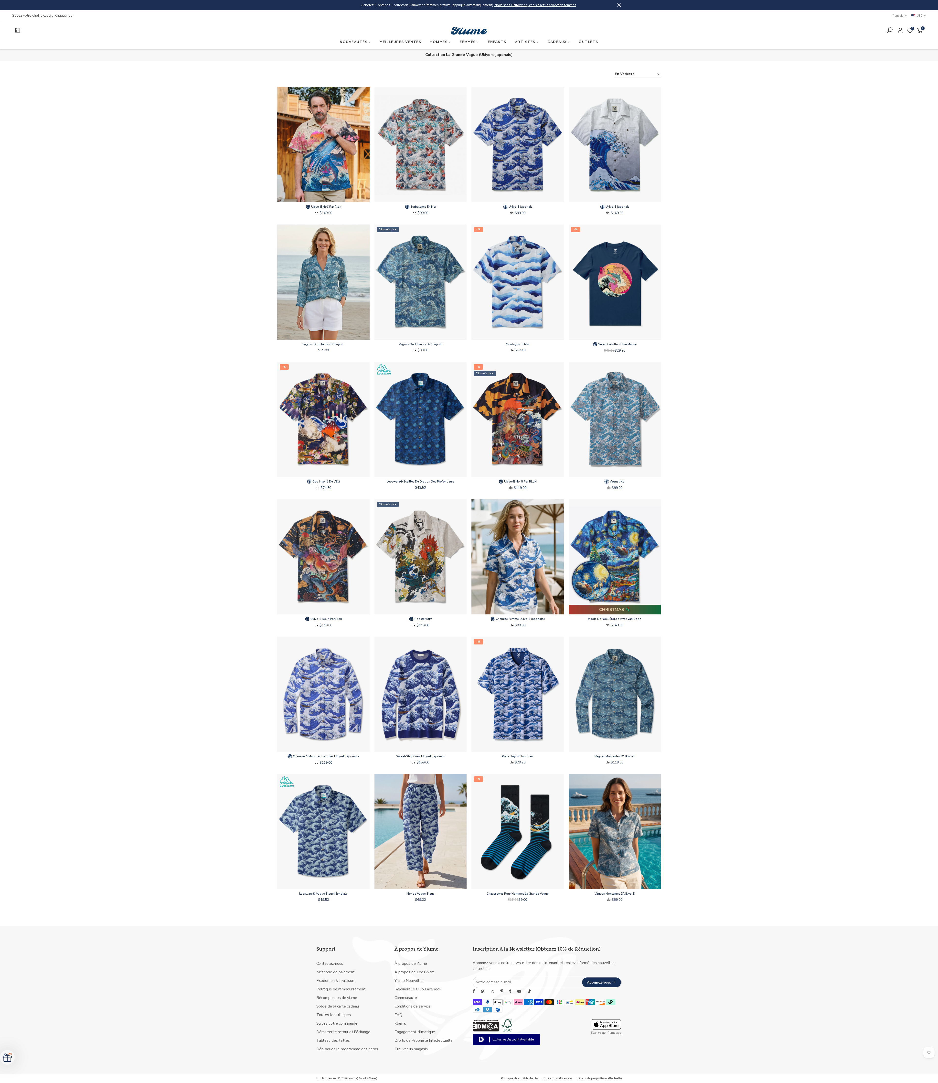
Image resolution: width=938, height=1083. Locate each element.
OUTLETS (588, 42)
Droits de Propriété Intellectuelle (423, 1040)
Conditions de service (412, 1006)
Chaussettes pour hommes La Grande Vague (518, 894)
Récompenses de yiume (336, 997)
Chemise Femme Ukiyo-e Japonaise (520, 619)
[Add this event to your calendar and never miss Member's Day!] (123, 31)
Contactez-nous (329, 963)
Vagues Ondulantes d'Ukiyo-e (323, 344)
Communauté (405, 997)
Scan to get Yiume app (606, 1033)
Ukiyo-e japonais (520, 207)
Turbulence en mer (423, 207)
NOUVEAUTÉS (353, 42)
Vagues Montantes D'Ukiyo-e (615, 756)
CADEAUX (557, 42)
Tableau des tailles (333, 1040)
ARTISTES (525, 42)
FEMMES (468, 42)
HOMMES (439, 42)
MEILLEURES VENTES (400, 42)
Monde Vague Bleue (420, 894)
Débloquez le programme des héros (347, 1049)
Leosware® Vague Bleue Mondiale (323, 894)
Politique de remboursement (341, 989)
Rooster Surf (423, 619)
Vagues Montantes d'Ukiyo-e (615, 894)
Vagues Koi (617, 481)
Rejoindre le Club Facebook (417, 989)
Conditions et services (558, 1078)
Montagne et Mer (517, 344)
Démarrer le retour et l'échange (343, 1032)
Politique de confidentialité (519, 1078)
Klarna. (400, 1023)
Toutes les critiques (333, 1015)
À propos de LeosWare (414, 972)
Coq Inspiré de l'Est (326, 481)
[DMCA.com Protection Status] (486, 1030)
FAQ (398, 1015)
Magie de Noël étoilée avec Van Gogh (614, 619)
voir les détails (521, 5)
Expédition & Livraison (335, 980)
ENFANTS (497, 42)
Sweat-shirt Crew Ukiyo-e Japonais (420, 756)
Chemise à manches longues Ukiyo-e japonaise (326, 756)
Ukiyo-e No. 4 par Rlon (326, 619)
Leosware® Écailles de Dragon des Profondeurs (420, 481)
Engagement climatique (414, 1032)
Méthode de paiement (335, 972)
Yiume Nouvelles (409, 980)
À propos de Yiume (410, 963)
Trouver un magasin (411, 1049)
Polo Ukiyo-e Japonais (517, 756)
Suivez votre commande (336, 1023)
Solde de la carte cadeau (337, 1006)
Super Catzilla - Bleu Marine (617, 344)
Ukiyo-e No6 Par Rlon (325, 207)
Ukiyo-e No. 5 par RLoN (520, 481)
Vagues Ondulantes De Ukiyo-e (420, 344)
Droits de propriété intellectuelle (600, 1078)
